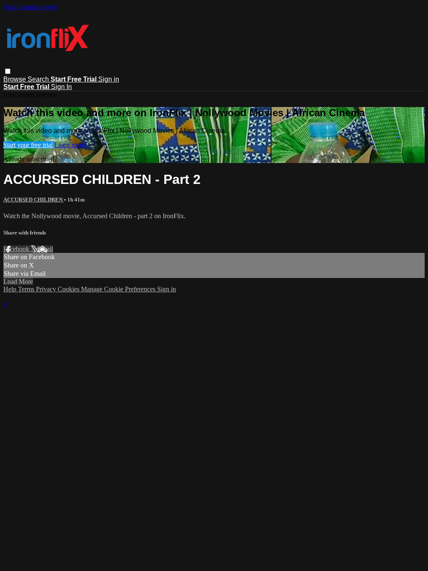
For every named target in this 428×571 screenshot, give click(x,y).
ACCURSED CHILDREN (33, 199)
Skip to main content (30, 6)
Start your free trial (28, 144)
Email (45, 248)
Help (10, 289)
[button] (7, 71)
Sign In (61, 86)
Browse (15, 79)
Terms (27, 289)
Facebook (17, 248)
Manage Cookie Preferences (119, 289)
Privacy (47, 289)
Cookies (69, 289)
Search (39, 79)
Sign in (108, 79)
